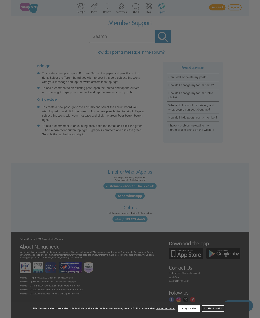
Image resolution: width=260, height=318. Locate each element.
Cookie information (213, 308)
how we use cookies (165, 308)
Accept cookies (188, 308)
